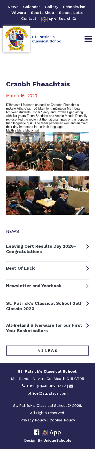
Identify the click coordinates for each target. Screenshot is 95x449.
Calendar (31, 6)
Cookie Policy (62, 420)
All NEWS (47, 350)
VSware (18, 12)
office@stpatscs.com (48, 393)
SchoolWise (74, 6)
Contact (28, 18)
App (52, 19)
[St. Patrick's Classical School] (16, 39)
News (13, 6)
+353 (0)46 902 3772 (46, 386)
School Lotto (71, 12)
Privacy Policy (33, 420)
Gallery (51, 6)
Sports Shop (42, 12)
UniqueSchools (57, 440)
